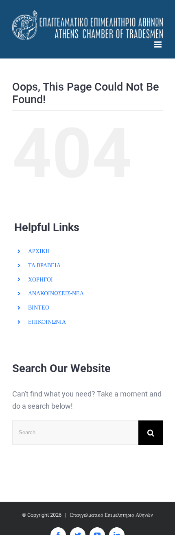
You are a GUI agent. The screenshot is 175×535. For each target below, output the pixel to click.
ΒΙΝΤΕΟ (38, 307)
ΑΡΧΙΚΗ (39, 251)
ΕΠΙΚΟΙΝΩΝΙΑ (47, 321)
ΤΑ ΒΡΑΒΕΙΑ (44, 265)
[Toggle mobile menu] (158, 44)
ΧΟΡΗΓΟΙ (40, 279)
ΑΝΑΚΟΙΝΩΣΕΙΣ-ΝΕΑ (56, 293)
